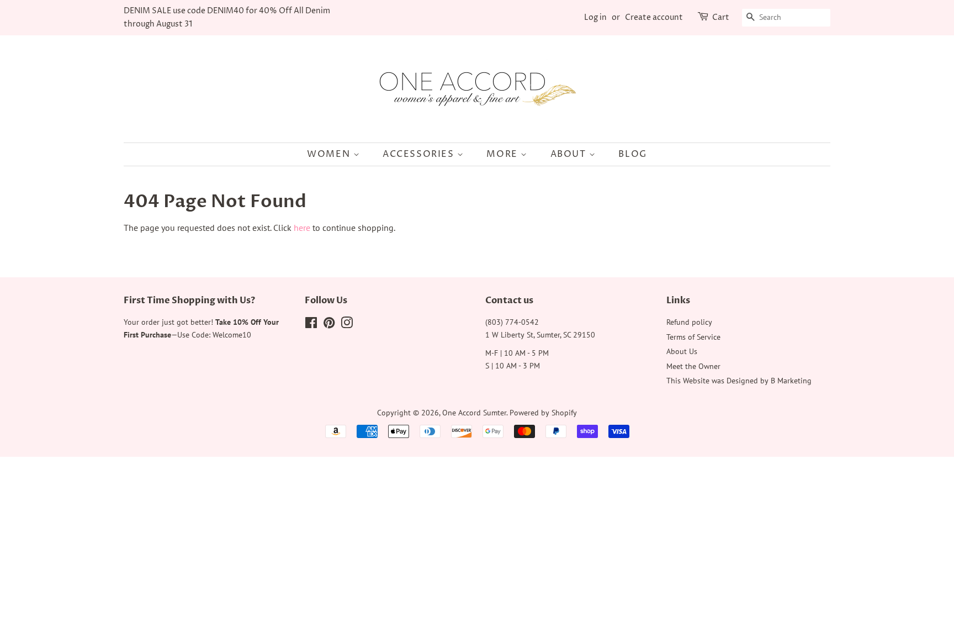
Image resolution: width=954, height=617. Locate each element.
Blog (632, 154)
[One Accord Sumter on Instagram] (347, 325)
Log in (595, 17)
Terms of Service (693, 337)
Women (330, 154)
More (503, 154)
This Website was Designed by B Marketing (739, 381)
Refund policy (689, 322)
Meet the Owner (693, 366)
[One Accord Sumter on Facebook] (311, 325)
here (302, 227)
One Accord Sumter (474, 413)
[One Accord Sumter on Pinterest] (329, 325)
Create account (654, 17)
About (570, 154)
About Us (681, 351)
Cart (720, 17)
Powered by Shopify (543, 413)
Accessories (420, 154)
